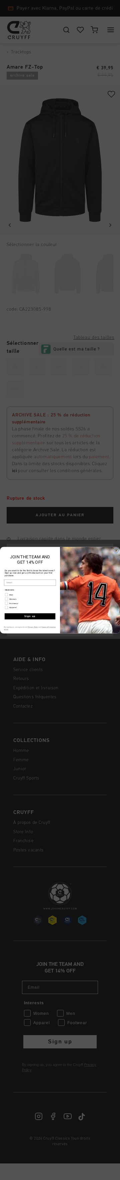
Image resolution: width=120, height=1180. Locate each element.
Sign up (30, 616)
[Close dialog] (116, 550)
